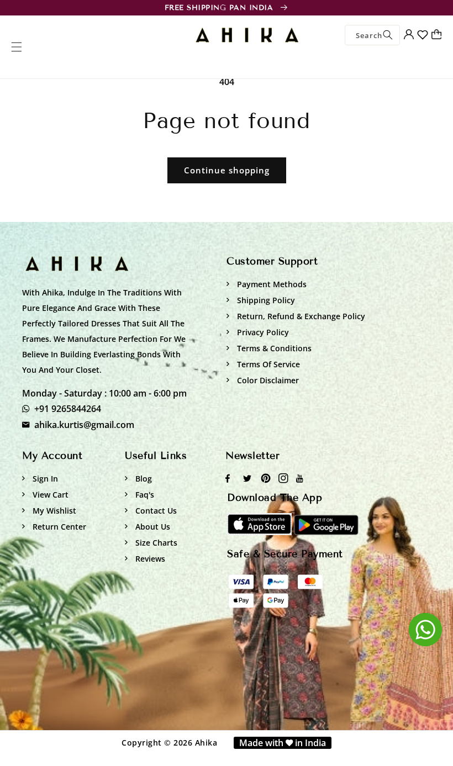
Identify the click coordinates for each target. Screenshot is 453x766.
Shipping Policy (265, 300)
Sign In (44, 478)
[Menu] (16, 47)
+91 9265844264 (67, 409)
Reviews (149, 558)
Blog (142, 478)
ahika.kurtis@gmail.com (84, 425)
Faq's (143, 494)
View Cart (49, 494)
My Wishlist (53, 510)
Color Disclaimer (267, 380)
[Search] (388, 35)
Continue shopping (227, 170)
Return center (58, 526)
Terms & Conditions (273, 348)
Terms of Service (267, 364)
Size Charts (155, 542)
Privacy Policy (262, 332)
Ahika (206, 742)
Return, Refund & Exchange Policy (300, 316)
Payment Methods (271, 284)
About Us (151, 526)
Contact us (155, 510)
